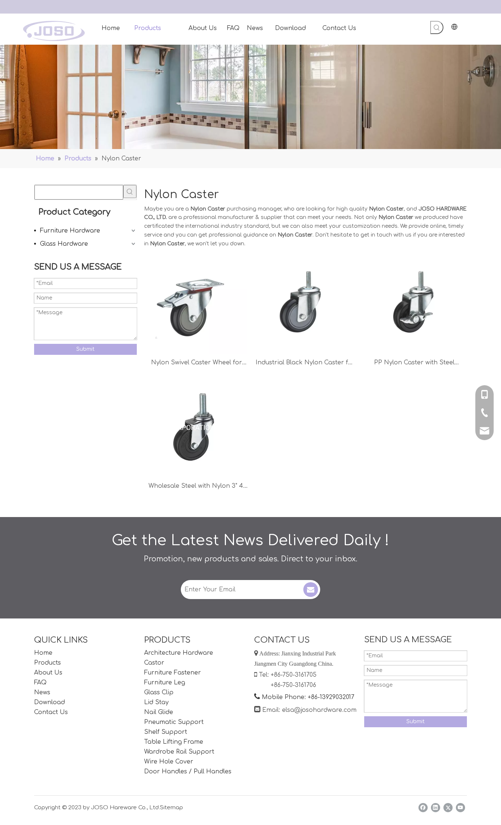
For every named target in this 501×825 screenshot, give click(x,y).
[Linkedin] (435, 807)
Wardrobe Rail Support (179, 751)
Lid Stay (156, 702)
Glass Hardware (64, 244)
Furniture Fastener (172, 672)
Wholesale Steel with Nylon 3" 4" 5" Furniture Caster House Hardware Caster (197, 487)
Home (43, 653)
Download (49, 702)
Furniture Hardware (70, 230)
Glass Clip (158, 692)
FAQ (40, 682)
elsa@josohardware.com (319, 710)
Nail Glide (158, 712)
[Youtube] (460, 807)
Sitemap (171, 807)
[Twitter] (448, 807)
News (42, 692)
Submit (85, 349)
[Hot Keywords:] (436, 27)
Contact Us (51, 712)
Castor (154, 662)
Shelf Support (165, 732)
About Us (48, 672)
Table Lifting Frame (173, 742)
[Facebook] (423, 807)
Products (47, 662)
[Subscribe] (310, 589)
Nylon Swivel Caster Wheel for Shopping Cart (196, 363)
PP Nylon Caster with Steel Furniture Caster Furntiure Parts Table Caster (414, 363)
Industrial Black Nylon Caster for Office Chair (305, 363)
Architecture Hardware (178, 653)
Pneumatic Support (174, 722)
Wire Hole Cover (168, 761)
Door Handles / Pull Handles (187, 771)
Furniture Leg (164, 682)
